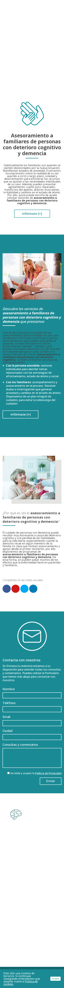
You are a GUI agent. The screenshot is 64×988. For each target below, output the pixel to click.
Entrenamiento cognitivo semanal (32, 888)
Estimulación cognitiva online (32, 899)
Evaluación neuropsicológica (32, 883)
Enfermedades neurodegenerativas (32, 861)
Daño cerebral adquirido (32, 856)
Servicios (32, 877)
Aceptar (55, 978)
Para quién (32, 845)
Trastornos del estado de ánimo (32, 867)
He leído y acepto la (35, 773)
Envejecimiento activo (32, 894)
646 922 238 (40, 838)
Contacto (32, 947)
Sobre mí (32, 910)
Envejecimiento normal (32, 851)
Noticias (32, 941)
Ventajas (32, 929)
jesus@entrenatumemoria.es (37, 832)
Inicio (32, 904)
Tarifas (32, 935)
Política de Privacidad (48, 773)
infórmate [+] (32, 214)
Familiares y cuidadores (32, 872)
